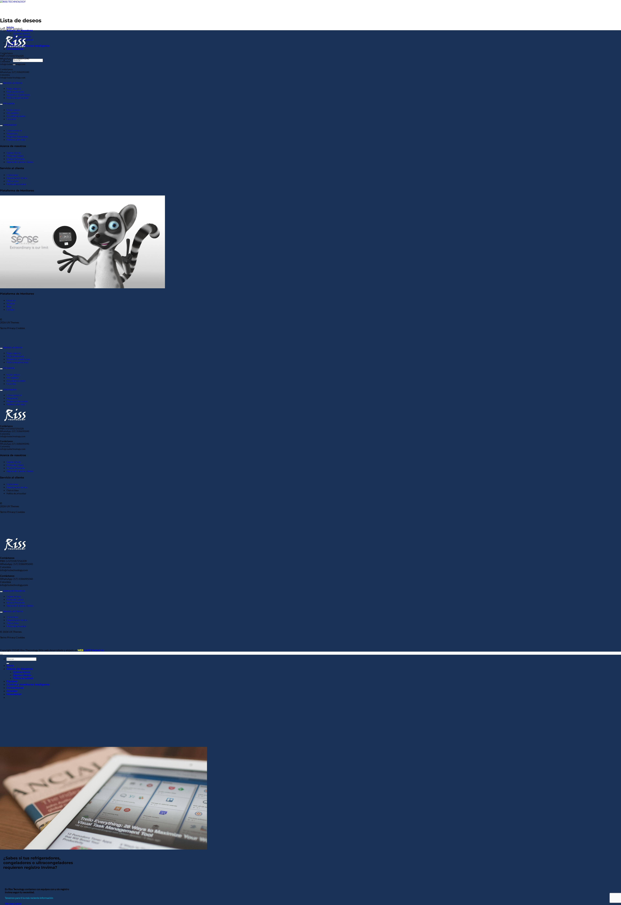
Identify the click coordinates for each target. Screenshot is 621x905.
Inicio (10, 665)
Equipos (11, 681)
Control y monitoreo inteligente (27, 684)
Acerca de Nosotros (19, 30)
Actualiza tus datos (15, 116)
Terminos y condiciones (18, 94)
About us (11, 300)
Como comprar (14, 130)
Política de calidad (23, 678)
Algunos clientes (22, 675)
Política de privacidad (17, 97)
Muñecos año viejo (15, 139)
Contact (10, 309)
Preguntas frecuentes (17, 136)
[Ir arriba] (1, 654)
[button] (14, 694)
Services (10, 303)
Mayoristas (12, 133)
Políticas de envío (15, 91)
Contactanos (15, 687)
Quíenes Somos (21, 33)
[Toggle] (1, 83)
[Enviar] (7, 663)
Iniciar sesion (13, 109)
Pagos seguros (13, 88)
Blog (8, 306)
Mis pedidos (12, 113)
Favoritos (11, 119)
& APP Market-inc (91, 650)
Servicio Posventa (15, 158)
